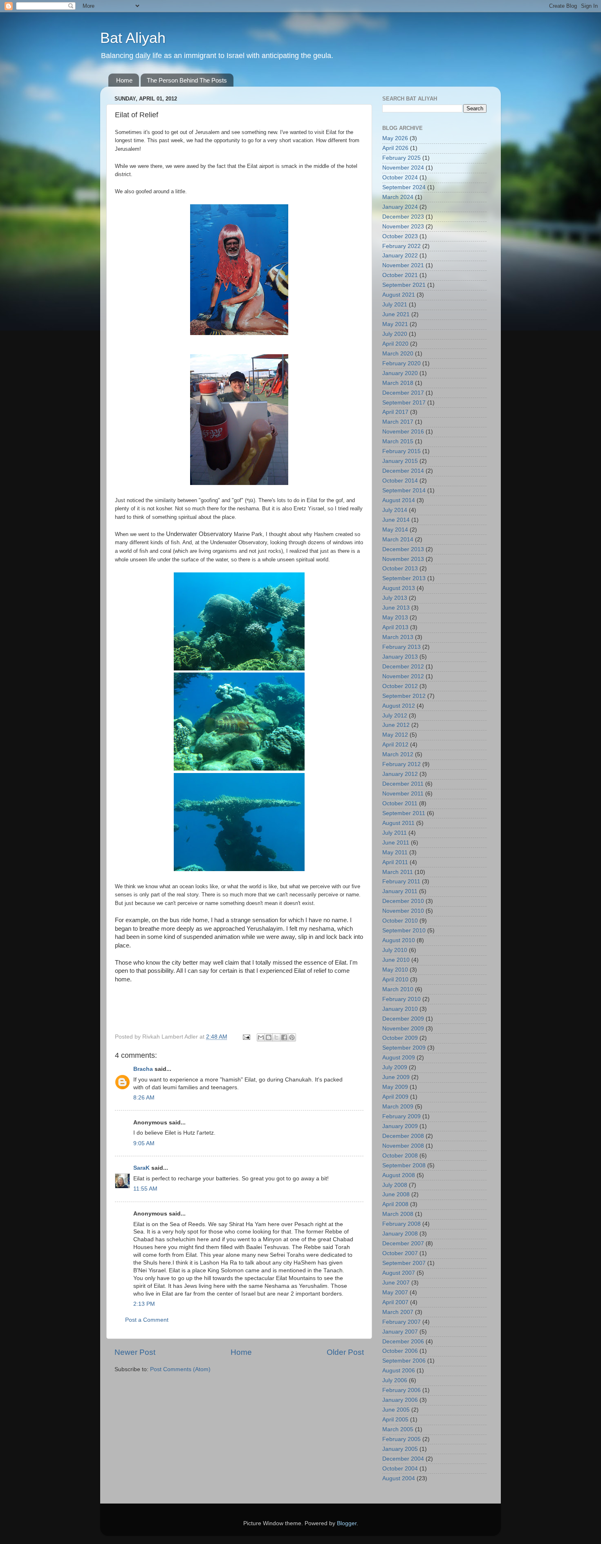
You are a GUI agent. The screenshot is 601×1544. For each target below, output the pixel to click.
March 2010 (397, 989)
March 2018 (397, 383)
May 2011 (395, 852)
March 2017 (397, 422)
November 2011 (403, 794)
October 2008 (400, 1156)
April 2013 (395, 627)
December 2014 (403, 471)
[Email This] (261, 1037)
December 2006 (403, 1341)
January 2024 (400, 207)
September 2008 (404, 1165)
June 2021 (396, 314)
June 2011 (395, 843)
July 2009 (394, 1067)
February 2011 (401, 881)
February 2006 (401, 1390)
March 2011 (397, 872)
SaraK (141, 1168)
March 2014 (397, 539)
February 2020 (401, 363)
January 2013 (400, 657)
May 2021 (395, 324)
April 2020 (395, 344)
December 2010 (403, 901)
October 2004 (400, 1469)
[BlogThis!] (269, 1037)
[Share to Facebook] (284, 1037)
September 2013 (404, 578)
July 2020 (394, 334)
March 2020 (397, 354)
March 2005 (397, 1429)
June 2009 (396, 1077)
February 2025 (401, 158)
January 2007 (400, 1332)
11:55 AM (145, 1189)
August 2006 (398, 1370)
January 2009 (400, 1126)
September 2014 (404, 490)
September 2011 (403, 813)
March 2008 (397, 1214)
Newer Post (134, 1352)
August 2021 (398, 295)
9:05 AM (144, 1143)
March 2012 (397, 754)
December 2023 (403, 217)
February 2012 (401, 764)
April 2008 (395, 1204)
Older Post (345, 1352)
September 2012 (404, 696)
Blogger (347, 1523)
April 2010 (395, 979)
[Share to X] (276, 1037)
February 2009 (401, 1116)
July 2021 (394, 305)
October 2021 (400, 275)
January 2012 (400, 774)
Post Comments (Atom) (180, 1369)
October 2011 (399, 803)
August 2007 (398, 1273)
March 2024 (397, 197)
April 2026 (395, 148)
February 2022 (401, 246)
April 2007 (395, 1302)
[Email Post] (246, 1037)
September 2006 (404, 1361)
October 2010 (400, 921)
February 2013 (401, 647)
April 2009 (395, 1097)
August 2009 (398, 1058)
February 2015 (401, 451)
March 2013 (397, 637)
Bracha (143, 1069)
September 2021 (404, 285)
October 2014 (400, 481)
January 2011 (399, 891)
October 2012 (400, 686)
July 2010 (394, 950)
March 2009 (397, 1107)
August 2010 (398, 940)
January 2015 (400, 461)
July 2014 (394, 510)
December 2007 (403, 1243)
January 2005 (400, 1449)
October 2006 (400, 1351)
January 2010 (400, 1009)
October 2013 (400, 568)
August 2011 (398, 823)
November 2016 (403, 432)
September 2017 (404, 403)
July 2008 (394, 1185)
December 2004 (403, 1459)
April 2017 (395, 412)
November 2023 (403, 226)
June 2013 (396, 608)
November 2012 (403, 676)
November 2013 (403, 559)
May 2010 (395, 970)
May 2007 (395, 1292)
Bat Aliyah (133, 37)
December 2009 (403, 1019)
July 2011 (394, 833)
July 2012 (394, 716)
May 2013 (395, 617)
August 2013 (398, 588)
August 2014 (398, 500)
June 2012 (396, 725)
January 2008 (400, 1234)
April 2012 (395, 745)
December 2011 (403, 784)
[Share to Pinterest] (292, 1037)
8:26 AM (144, 1098)
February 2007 (401, 1322)
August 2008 (398, 1175)
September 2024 (404, 187)
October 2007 (400, 1253)
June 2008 (396, 1194)
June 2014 (396, 520)
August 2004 (398, 1478)
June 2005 (396, 1410)
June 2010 (396, 960)
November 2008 (403, 1146)
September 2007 (404, 1263)
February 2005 (401, 1439)
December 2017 (403, 393)
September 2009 (404, 1048)
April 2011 (395, 862)
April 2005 (395, 1420)
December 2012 (403, 667)
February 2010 (401, 999)
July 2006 (394, 1380)
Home (124, 80)
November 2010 (403, 911)
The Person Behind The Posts (187, 80)
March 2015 (397, 441)
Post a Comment (146, 1320)
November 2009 (403, 1029)
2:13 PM (144, 1304)
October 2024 (400, 177)
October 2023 (400, 236)
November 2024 (403, 168)
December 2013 (403, 549)
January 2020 (400, 373)
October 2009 (400, 1038)
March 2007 (397, 1312)
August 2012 (398, 706)
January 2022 (400, 255)
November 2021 (403, 265)
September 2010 (404, 930)
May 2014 (395, 530)
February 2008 (401, 1224)
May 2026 (395, 138)
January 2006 (400, 1400)
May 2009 (395, 1087)
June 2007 (396, 1283)
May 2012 (395, 735)
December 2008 (403, 1136)
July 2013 (394, 598)
